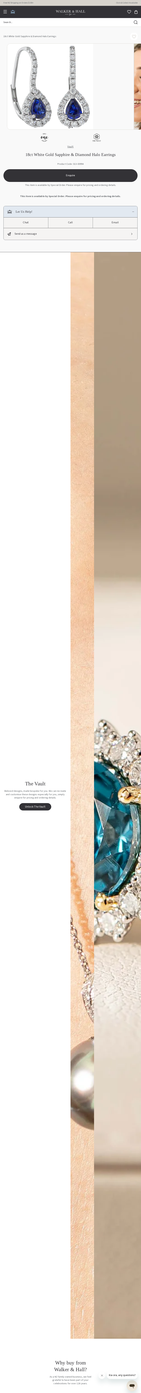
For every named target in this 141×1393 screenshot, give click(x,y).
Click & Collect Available (127, 2)
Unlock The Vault (35, 807)
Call (70, 222)
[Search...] (136, 22)
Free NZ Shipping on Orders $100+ (18, 2)
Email (115, 222)
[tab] (69, 127)
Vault (70, 147)
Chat (26, 222)
